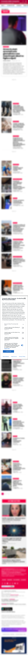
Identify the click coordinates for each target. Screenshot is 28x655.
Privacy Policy (22, 356)
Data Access (14, 356)
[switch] (22, 328)
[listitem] (14, 324)
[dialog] (14, 327)
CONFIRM (8, 351)
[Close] (25, 298)
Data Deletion (6, 356)
